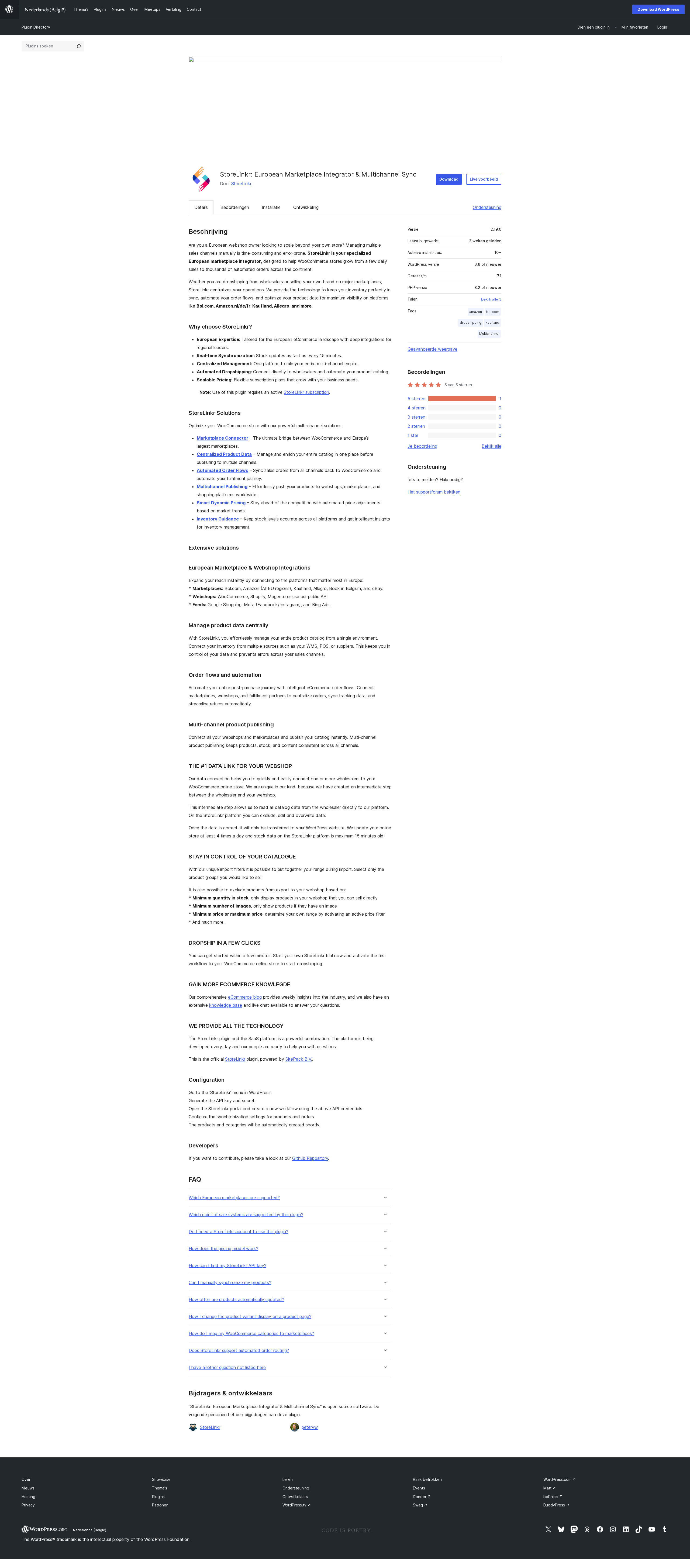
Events (419, 1488)
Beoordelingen (234, 207)
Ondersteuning (487, 207)
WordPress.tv (296, 1505)
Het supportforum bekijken (434, 492)
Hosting (28, 1496)
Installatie (271, 207)
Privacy (28, 1505)
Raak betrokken (427, 1479)
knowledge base (225, 1005)
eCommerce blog (245, 997)
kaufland (492, 322)
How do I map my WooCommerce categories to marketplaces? (251, 1333)
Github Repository (310, 1158)
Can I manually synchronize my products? (230, 1282)
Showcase (161, 1479)
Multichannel (489, 334)
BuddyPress (556, 1505)
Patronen (160, 1505)
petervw (310, 1427)
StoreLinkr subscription (306, 392)
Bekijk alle (491, 446)
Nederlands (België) (89, 1530)
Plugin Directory (36, 27)
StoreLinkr (241, 183)
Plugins (158, 1496)
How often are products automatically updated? (236, 1299)
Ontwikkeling (306, 207)
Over (26, 1479)
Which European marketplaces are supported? (234, 1197)
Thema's (159, 1488)
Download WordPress (658, 9)
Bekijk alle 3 (491, 299)
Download (448, 179)
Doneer (422, 1496)
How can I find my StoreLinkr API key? (227, 1265)
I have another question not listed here (227, 1367)
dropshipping (470, 322)
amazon (475, 312)
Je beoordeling (422, 446)
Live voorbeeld (484, 179)
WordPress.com (559, 1479)
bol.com (492, 312)
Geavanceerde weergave (432, 349)
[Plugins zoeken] (78, 46)
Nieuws (28, 1488)
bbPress (553, 1496)
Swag (420, 1505)
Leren (287, 1479)
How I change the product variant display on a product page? (250, 1316)
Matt (549, 1488)
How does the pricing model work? (223, 1248)
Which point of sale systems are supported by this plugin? (246, 1214)
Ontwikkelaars (295, 1496)
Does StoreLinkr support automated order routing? (239, 1350)
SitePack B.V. (298, 1059)
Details (201, 207)
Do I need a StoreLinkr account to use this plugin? (238, 1231)
